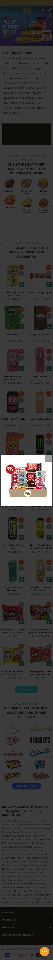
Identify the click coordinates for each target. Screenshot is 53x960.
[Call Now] (44, 951)
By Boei (44, 958)
